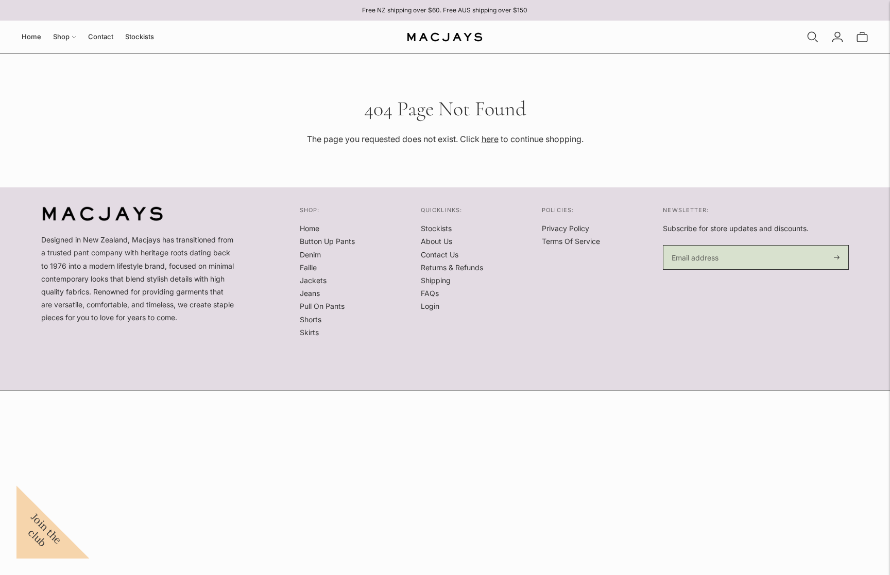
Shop (61, 36)
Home (31, 36)
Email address (693, 245)
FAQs (430, 293)
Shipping (436, 280)
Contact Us (439, 254)
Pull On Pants (322, 306)
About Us (436, 241)
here (490, 139)
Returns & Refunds (452, 267)
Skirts (309, 332)
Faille (308, 267)
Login (430, 306)
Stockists (139, 36)
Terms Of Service (571, 241)
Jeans (310, 293)
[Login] (837, 37)
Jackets (313, 280)
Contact (100, 36)
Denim (310, 254)
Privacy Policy (565, 228)
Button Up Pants (327, 241)
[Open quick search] (813, 37)
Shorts (310, 319)
